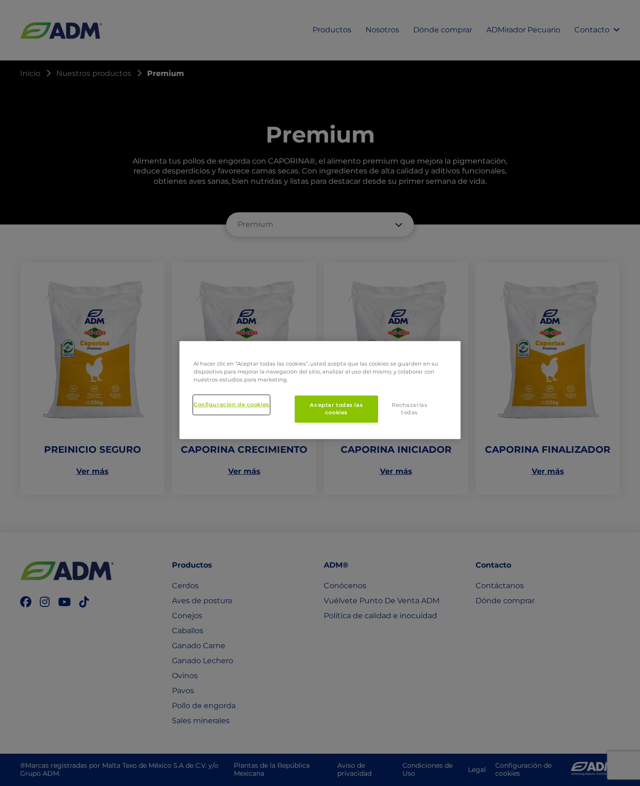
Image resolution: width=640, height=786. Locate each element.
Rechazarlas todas (409, 409)
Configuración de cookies (231, 404)
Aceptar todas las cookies (336, 409)
